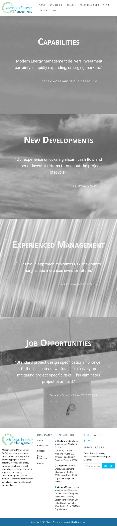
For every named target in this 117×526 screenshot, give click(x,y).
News (106, 5)
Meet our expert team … (80, 284)
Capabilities (56, 5)
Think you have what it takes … (74, 395)
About (42, 5)
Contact (53, 11)
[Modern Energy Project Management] (17, 7)
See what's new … (85, 186)
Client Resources (89, 5)
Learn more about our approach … (70, 81)
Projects (71, 5)
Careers (43, 11)
